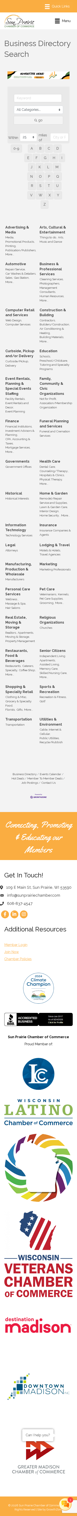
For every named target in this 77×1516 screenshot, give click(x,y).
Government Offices (18, 466)
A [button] (32, 148)
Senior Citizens (53, 651)
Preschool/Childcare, (54, 360)
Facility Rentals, (15, 398)
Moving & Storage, (17, 636)
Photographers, (50, 283)
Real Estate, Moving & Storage (16, 622)
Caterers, (28, 666)
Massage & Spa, (15, 603)
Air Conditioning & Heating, (52, 331)
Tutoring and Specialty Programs (54, 367)
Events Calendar (50, 774)
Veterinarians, (48, 594)
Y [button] (58, 195)
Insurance (48, 525)
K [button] (39, 167)
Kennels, (63, 594)
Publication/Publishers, (20, 250)
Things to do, (48, 237)
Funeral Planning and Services (54, 423)
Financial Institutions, (18, 426)
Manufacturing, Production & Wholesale (18, 569)
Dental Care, (48, 466)
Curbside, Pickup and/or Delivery (19, 353)
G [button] (45, 158)
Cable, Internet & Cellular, (50, 731)
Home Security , (50, 515)
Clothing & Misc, (16, 697)
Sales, (9, 277)
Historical (13, 493)
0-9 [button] (16, 148)
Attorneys (11, 550)
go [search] (40, 120)
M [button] (56, 167)
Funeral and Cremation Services (55, 433)
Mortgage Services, (17, 447)
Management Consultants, (48, 290)
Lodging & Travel (55, 545)
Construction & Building (53, 312)
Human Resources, (52, 296)
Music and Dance (51, 241)
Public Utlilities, (49, 738)
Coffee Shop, (27, 670)
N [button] (31, 176)
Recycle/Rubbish (51, 742)
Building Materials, (52, 337)
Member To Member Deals (44, 778)
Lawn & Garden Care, (54, 507)
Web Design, (13, 320)
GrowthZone (54, 1509)
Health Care (50, 461)
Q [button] (57, 176)
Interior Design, (49, 511)
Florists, (10, 709)
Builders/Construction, (55, 324)
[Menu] (57, 6)
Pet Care (47, 589)
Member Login (15, 945)
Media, (9, 237)
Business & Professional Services (51, 269)
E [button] (28, 158)
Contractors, (48, 320)
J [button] (31, 167)
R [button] (32, 186)
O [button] (40, 176)
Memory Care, (49, 668)
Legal (10, 545)
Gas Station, (21, 277)
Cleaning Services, (52, 279)
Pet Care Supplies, (51, 598)
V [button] (31, 195)
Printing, (10, 246)
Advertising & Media (17, 229)
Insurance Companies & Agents (55, 532)
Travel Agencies (50, 554)
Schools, (45, 356)
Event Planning (15, 411)
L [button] (48, 167)
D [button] (57, 148)
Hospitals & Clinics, (52, 475)
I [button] (61, 158)
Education (48, 351)
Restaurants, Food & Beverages (16, 656)
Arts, (61, 237)
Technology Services (18, 535)
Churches (46, 627)
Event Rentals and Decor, (17, 405)
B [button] (40, 148)
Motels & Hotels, (50, 550)
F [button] (37, 158)
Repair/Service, (15, 269)
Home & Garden (54, 493)
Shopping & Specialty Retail (19, 689)
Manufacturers (14, 579)
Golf (42, 701)
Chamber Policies (18, 959)
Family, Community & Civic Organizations (52, 386)
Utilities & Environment (51, 721)
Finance (12, 421)
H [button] (54, 158)
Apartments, (26, 632)
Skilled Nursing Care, (53, 673)
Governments (17, 461)
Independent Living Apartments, (52, 658)
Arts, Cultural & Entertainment (53, 229)
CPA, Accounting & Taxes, (17, 441)
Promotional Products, (20, 241)
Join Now (11, 952)
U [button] (57, 186)
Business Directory (25, 774)
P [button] (49, 176)
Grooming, (47, 603)
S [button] (40, 186)
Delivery (10, 365)
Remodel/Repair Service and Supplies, (54, 500)
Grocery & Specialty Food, (18, 703)
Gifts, (19, 709)
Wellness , (11, 599)
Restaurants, (13, 666)
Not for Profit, (48, 398)
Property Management (20, 641)
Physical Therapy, (51, 479)
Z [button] (44, 204)
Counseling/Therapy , (54, 471)
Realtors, (11, 632)
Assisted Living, (50, 664)
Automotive (15, 264)
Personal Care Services (17, 591)
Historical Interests (17, 498)
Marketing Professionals (55, 569)
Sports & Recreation (49, 689)
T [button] (49, 186)
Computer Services (17, 324)
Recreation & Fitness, (53, 697)
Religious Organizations (52, 619)
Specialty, (11, 670)
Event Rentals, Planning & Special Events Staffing (18, 386)
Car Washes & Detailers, (20, 273)
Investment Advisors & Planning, (19, 433)
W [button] (40, 195)
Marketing (48, 564)
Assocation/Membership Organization (56, 405)
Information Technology (15, 527)
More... (9, 254)
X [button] (50, 195)
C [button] (49, 148)
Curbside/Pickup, (17, 361)
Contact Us (48, 782)
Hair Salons (12, 607)
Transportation (18, 719)
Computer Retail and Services (19, 312)
